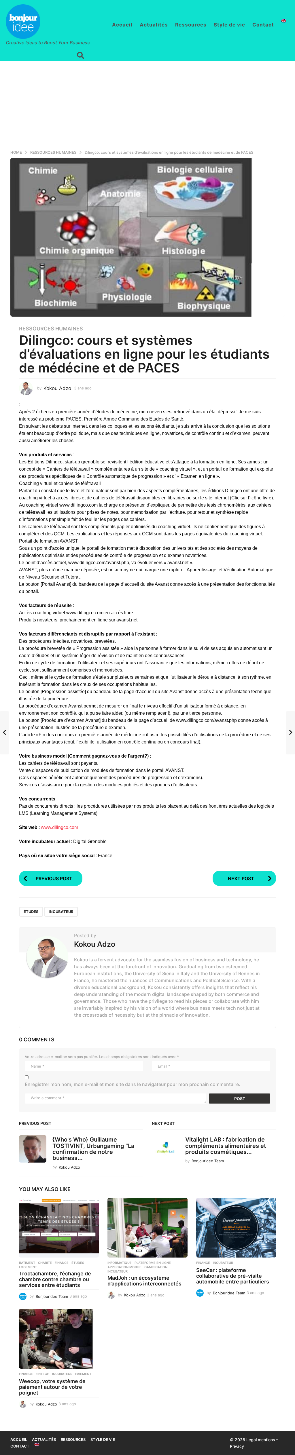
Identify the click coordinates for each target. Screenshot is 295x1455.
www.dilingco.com (59, 827)
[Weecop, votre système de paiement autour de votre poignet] (59, 1339)
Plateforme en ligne (153, 1262)
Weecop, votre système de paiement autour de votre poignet (52, 1387)
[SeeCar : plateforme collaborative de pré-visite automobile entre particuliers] (236, 1228)
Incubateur (61, 911)
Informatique (119, 1262)
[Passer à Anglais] (283, 20)
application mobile (124, 1267)
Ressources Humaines (51, 329)
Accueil (122, 25)
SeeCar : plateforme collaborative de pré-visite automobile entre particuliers (232, 1276)
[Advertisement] (147, 104)
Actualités (154, 25)
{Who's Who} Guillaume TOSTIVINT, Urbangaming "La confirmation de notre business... (93, 1148)
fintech (42, 1374)
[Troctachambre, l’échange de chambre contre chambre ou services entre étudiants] (59, 1228)
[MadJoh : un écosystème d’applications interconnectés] (147, 1228)
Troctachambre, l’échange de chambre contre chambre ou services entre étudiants (55, 1279)
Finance (62, 1262)
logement (28, 1267)
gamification (155, 1267)
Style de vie (229, 25)
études (31, 911)
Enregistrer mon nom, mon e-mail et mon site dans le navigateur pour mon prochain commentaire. (132, 1084)
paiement (83, 1374)
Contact (263, 25)
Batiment (27, 1262)
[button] (80, 55)
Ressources (191, 25)
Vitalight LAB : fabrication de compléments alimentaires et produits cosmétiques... (225, 1145)
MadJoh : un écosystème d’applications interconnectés (144, 1281)
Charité (45, 1262)
